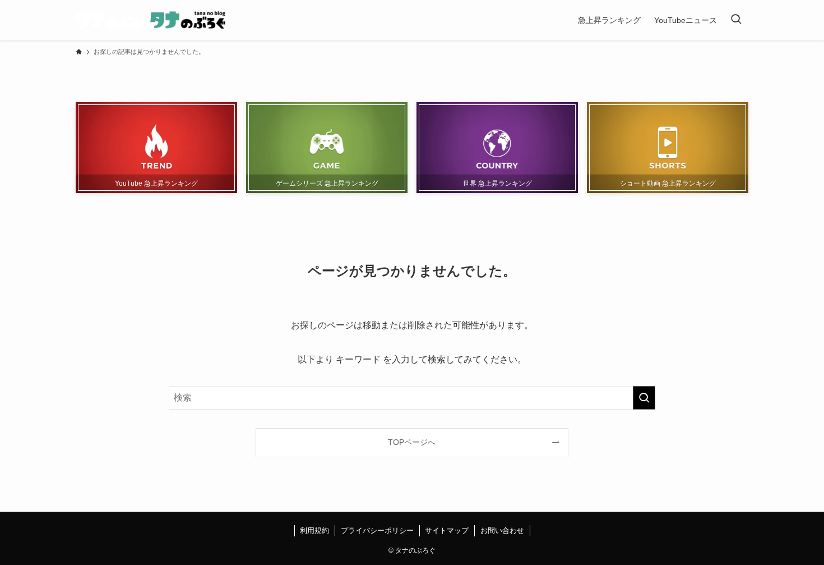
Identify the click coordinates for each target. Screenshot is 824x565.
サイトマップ (447, 530)
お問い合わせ (502, 530)
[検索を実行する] (644, 398)
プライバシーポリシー (377, 530)
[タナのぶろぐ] (150, 20)
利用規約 (314, 530)
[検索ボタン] (736, 20)
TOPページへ (412, 442)
